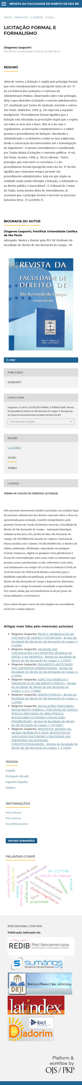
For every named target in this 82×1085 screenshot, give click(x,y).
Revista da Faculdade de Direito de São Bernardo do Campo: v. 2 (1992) (44, 671)
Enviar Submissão (21, 840)
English (10, 770)
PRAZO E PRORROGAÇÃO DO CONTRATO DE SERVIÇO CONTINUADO (42, 636)
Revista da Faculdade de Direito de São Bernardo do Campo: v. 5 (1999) (44, 698)
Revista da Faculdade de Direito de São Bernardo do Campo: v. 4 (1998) (44, 641)
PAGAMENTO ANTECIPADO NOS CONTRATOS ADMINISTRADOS (42, 666)
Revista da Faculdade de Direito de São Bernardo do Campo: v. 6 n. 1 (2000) (43, 687)
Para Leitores (13, 812)
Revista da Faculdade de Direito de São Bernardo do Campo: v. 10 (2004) (43, 723)
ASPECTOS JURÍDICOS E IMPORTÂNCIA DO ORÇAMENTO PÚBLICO (39, 681)
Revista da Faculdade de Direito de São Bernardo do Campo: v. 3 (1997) (43, 658)
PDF (12, 360)
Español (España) (17, 782)
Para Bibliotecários (17, 824)
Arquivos (21, 17)
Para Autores (13, 818)
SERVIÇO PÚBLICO (50, 694)
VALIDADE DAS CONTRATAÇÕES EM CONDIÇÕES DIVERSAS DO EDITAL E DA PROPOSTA (41, 652)
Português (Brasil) (17, 776)
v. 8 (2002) (36, 17)
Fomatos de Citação (22, 421)
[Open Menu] (4, 4)
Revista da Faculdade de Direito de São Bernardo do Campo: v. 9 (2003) (44, 746)
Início (8, 17)
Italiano (10, 787)
